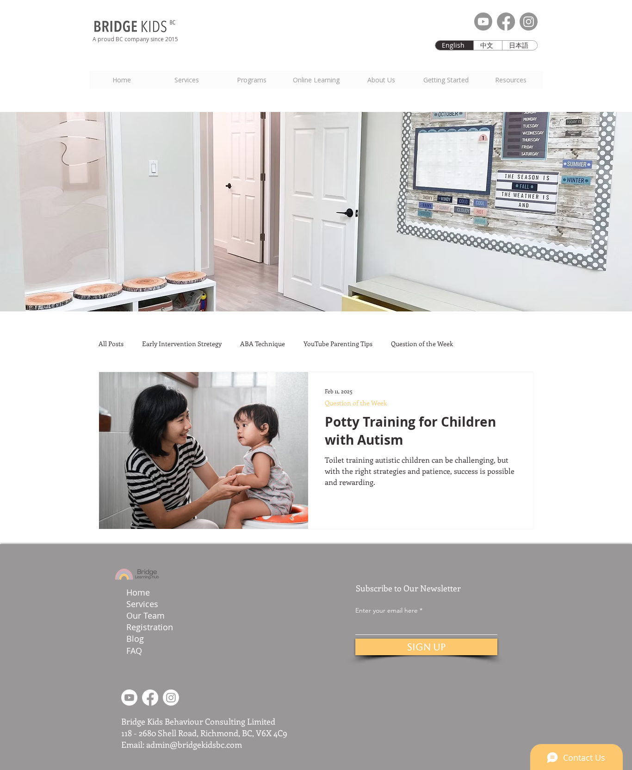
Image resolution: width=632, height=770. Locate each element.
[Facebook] (506, 21)
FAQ (134, 650)
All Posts (111, 343)
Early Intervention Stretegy (182, 343)
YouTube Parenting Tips (338, 343)
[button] (445, 80)
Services (142, 603)
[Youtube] (483, 21)
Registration (149, 627)
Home (138, 592)
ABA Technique (262, 343)
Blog (135, 638)
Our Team (146, 615)
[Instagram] (529, 21)
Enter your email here (386, 610)
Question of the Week (422, 343)
